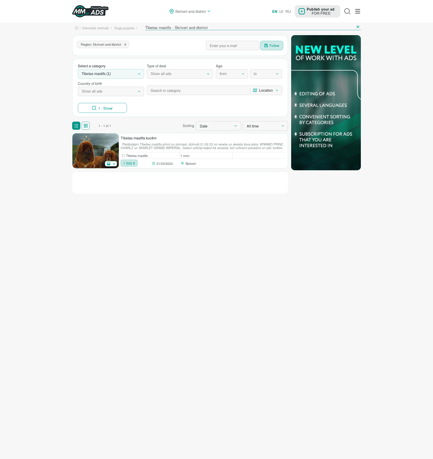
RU (288, 11)
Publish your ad (320, 9)
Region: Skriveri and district (101, 44)
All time (253, 126)
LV (281, 11)
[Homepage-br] (76, 28)
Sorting (188, 125)
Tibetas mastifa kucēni (139, 138)
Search (347, 11)
